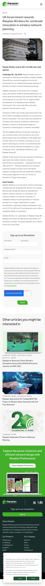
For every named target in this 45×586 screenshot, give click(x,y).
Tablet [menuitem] (5, 550)
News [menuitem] (26, 542)
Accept (20, 578)
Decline (33, 578)
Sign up (22, 514)
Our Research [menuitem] (28, 550)
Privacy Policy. (12, 286)
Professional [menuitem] (7, 540)
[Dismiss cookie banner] (38, 556)
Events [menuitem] (26, 545)
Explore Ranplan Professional (22, 465)
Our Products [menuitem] (8, 536)
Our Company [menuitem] (29, 536)
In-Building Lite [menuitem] (8, 545)
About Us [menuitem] (27, 540)
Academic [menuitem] (6, 547)
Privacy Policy (22, 567)
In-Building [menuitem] (6, 542)
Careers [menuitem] (26, 547)
